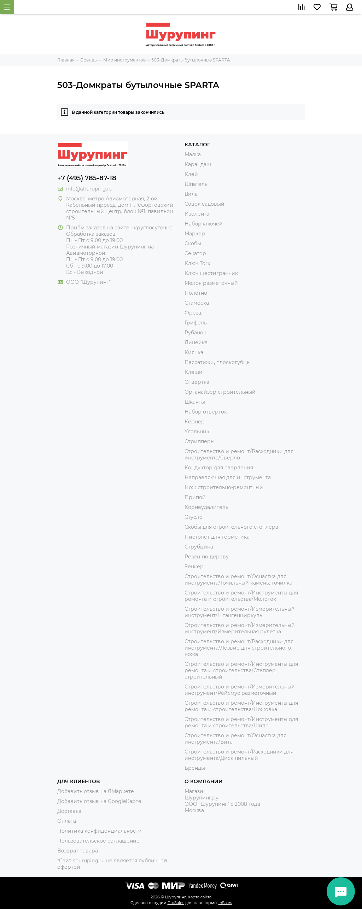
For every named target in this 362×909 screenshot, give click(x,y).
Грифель (196, 322)
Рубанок (195, 332)
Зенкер (194, 566)
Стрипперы (200, 441)
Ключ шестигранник (211, 273)
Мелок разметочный (211, 283)
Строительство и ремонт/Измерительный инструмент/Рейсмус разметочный (240, 690)
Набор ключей (204, 224)
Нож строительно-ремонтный (224, 487)
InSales (225, 902)
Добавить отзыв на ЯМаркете (95, 791)
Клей (191, 174)
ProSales (176, 902)
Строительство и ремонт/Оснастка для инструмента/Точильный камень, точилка (238, 579)
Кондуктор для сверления (219, 467)
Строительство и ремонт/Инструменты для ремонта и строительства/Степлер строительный (241, 670)
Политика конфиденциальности (99, 831)
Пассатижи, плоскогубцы (218, 362)
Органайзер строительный (220, 392)
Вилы (192, 194)
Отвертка (197, 382)
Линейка (196, 342)
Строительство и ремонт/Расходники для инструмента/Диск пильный (239, 755)
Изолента (197, 214)
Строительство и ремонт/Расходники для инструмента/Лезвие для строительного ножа (239, 647)
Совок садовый (204, 204)
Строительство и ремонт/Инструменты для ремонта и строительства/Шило (241, 722)
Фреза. (193, 313)
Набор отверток (206, 412)
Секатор (195, 253)
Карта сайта (199, 897)
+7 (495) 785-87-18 (86, 178)
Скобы (193, 243)
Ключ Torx (197, 263)
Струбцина (199, 547)
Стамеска (197, 303)
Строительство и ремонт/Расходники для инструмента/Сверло (239, 454)
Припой (195, 497)
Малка (193, 154)
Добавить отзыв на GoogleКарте (99, 801)
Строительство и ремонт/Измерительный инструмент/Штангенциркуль (240, 612)
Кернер (195, 421)
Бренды (195, 768)
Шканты (195, 402)
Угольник (197, 431)
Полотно (196, 293)
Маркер (195, 233)
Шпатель (196, 184)
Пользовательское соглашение (98, 841)
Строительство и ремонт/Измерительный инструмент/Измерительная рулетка (240, 628)
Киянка (194, 352)
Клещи (194, 372)
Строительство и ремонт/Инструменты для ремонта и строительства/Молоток (241, 596)
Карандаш (198, 164)
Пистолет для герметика (217, 537)
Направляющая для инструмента (228, 477)
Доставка (69, 811)
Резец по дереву (207, 556)
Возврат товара (77, 851)
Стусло (194, 517)
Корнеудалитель (206, 507)
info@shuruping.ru (89, 189)
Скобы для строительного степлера (231, 527)
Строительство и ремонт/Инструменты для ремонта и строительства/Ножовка (241, 706)
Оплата (66, 821)
